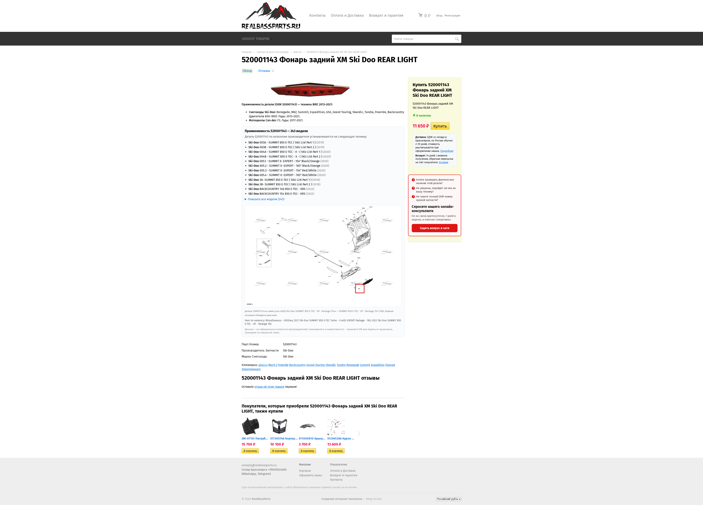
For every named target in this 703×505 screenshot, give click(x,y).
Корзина (305, 470)
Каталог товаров (255, 39)
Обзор (247, 71)
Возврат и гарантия (386, 15)
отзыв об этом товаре (269, 386)
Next (358, 433)
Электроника (251, 369)
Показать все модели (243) (266, 199)
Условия (443, 162)
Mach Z (272, 365)
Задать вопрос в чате (434, 228)
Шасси (297, 52)
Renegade (352, 365)
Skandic (331, 365)
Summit (365, 365)
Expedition (377, 365)
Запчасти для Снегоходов (272, 52)
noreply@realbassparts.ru (259, 465)
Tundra (341, 365)
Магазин (305, 464)
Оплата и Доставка (347, 15)
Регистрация (452, 15)
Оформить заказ (310, 475)
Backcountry (297, 365)
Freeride (283, 365)
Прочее (390, 365)
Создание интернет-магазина (341, 499)
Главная (247, 52)
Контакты (317, 15)
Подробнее (446, 151)
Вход (439, 15)
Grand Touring (315, 365)
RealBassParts (261, 499)
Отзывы (264, 71)
